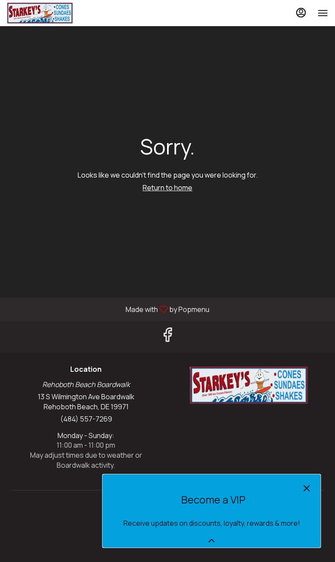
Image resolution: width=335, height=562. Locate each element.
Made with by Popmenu (108, 309)
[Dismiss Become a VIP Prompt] (306, 488)
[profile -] (301, 12)
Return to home (167, 187)
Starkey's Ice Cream (249, 385)
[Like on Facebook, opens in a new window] (167, 337)
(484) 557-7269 (86, 419)
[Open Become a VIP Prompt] (211, 540)
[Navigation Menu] (322, 13)
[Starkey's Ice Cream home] (46, 13)
